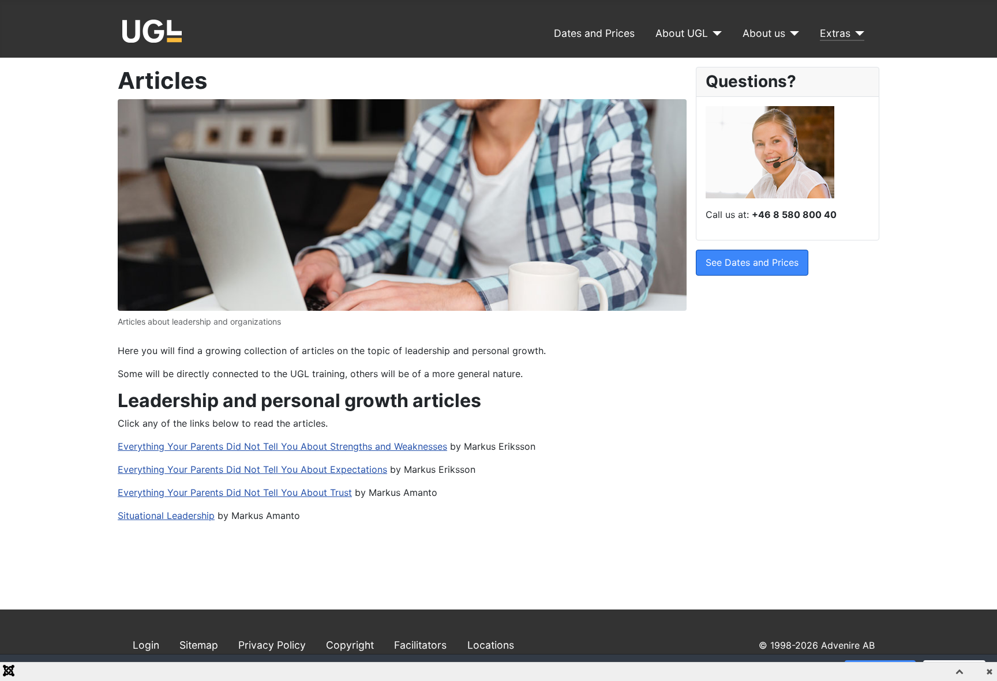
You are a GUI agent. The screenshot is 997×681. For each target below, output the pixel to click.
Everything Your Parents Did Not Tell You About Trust (235, 492)
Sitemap (198, 645)
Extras (835, 33)
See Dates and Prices (752, 262)
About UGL (681, 33)
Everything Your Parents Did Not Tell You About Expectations (252, 469)
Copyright (350, 645)
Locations (490, 645)
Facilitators (420, 645)
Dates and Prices (594, 33)
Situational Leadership (166, 515)
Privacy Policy (272, 645)
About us (764, 33)
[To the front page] (152, 30)
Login (146, 645)
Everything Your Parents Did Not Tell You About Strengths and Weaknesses (282, 446)
